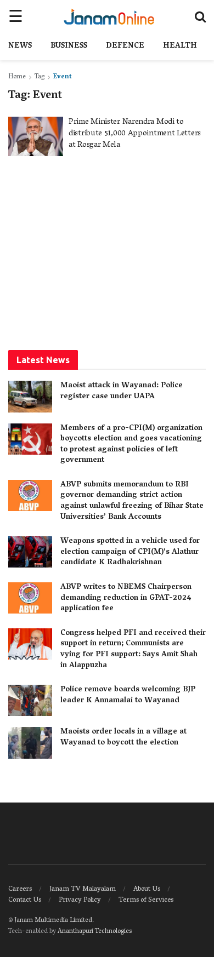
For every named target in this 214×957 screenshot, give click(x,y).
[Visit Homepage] (109, 16)
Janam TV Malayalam (82, 889)
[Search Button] (200, 16)
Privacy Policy (80, 900)
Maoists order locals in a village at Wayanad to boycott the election (123, 737)
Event (62, 77)
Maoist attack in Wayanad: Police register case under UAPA (121, 391)
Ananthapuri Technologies (95, 931)
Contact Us (24, 900)
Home (17, 77)
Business (68, 46)
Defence (125, 46)
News (20, 46)
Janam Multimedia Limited (53, 920)
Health (180, 46)
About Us (146, 889)
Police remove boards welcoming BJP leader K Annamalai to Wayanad (127, 695)
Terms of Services (146, 900)
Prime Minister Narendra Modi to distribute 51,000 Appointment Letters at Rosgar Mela (135, 133)
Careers (20, 889)
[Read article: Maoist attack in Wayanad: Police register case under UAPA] (30, 396)
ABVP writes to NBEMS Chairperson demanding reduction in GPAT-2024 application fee (126, 598)
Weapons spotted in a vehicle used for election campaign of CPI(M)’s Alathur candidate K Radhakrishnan (130, 552)
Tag (39, 77)
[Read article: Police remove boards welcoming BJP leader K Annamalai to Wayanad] (30, 700)
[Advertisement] (107, 252)
